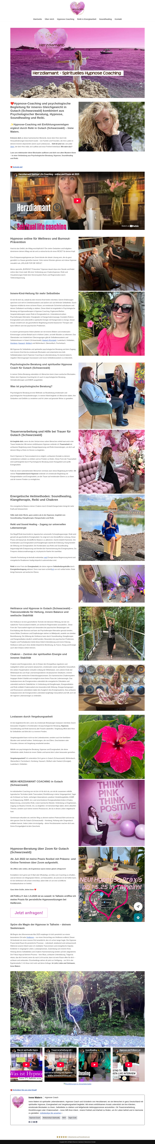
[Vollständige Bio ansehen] (62, 1113)
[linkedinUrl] (36, 1122)
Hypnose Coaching (65, 19)
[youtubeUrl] (34, 1122)
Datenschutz (88, 1142)
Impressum (81, 1142)
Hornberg (13, 343)
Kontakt (118, 19)
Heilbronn (30, 937)
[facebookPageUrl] (29, 1122)
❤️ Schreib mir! (16, 167)
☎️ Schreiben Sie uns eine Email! (23, 1090)
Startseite (37, 19)
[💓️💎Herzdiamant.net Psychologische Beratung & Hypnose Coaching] (77, 8)
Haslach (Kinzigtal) (49, 340)
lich (52, 569)
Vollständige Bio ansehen (50, 1113)
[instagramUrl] (32, 1122)
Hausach (21, 343)
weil (45, 557)
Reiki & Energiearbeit (86, 19)
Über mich (49, 19)
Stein (12, 147)
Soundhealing (105, 19)
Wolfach (29, 343)
